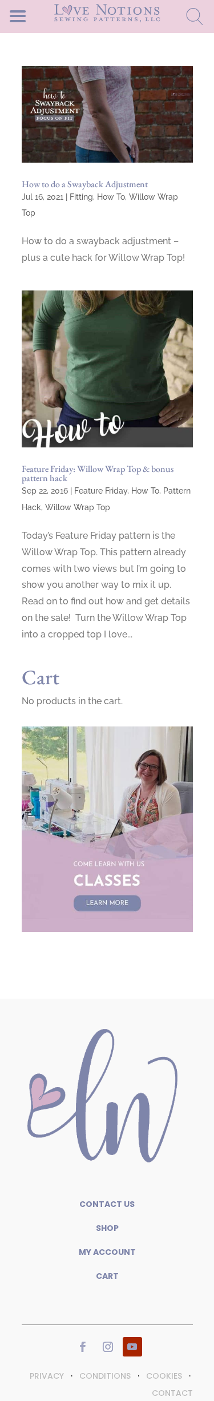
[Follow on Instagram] (108, 1347)
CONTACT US (107, 1204)
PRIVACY (47, 1376)
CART (107, 1276)
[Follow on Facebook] (82, 1347)
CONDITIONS (105, 1376)
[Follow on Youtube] (132, 1346)
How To (111, 196)
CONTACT (172, 1393)
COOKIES (164, 1376)
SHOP (107, 1228)
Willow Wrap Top (77, 507)
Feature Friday (100, 490)
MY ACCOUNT (107, 1252)
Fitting (81, 196)
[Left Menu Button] (37, 15)
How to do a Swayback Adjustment (85, 184)
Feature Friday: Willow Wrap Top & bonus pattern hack (97, 473)
